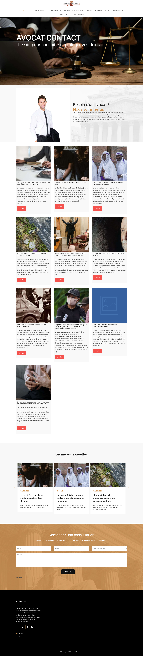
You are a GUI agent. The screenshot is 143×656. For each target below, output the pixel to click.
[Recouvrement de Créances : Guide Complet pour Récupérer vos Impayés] (33, 163)
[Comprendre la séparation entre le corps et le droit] (109, 234)
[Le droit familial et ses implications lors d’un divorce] (71, 163)
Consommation (55, 10)
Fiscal (107, 10)
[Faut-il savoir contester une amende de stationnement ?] (33, 305)
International (118, 10)
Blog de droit (79, 14)
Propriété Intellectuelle (73, 10)
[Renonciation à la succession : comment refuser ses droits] (33, 234)
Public (68, 14)
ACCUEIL (22, 10)
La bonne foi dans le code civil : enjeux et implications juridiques (34, 498)
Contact (20, 633)
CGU (19, 637)
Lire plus (21, 208)
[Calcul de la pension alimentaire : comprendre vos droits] (109, 305)
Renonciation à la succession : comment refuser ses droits (68, 498)
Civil (30, 10)
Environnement (40, 10)
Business (98, 10)
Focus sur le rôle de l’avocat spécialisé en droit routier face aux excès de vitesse (107, 498)
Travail (89, 10)
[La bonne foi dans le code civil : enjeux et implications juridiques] (109, 163)
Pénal (61, 14)
